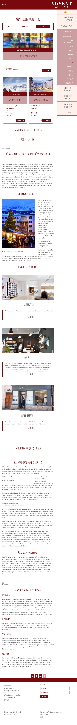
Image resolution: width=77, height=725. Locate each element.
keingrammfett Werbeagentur (50, 712)
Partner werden (10, 708)
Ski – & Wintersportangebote (67, 41)
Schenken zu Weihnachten (68, 105)
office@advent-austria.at (12, 695)
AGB (41, 716)
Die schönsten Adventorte (68, 18)
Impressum (44, 714)
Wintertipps (70, 79)
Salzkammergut (69, 54)
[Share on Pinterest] (32, 676)
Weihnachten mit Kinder (68, 97)
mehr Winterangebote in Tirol (29, 130)
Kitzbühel (70, 71)
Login (44, 697)
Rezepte (70, 112)
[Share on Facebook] (36, 676)
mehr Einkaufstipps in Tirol (29, 448)
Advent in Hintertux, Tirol (13, 658)
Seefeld (71, 75)
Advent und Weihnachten (68, 89)
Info (42, 708)
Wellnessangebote (68, 36)
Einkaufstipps (69, 83)
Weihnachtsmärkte (67, 25)
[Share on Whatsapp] (40, 676)
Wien (71, 46)
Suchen (44, 26)
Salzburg (71, 50)
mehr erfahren (30, 317)
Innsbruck (70, 67)
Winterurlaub (67, 31)
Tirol (72, 63)
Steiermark (70, 59)
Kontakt (7, 685)
